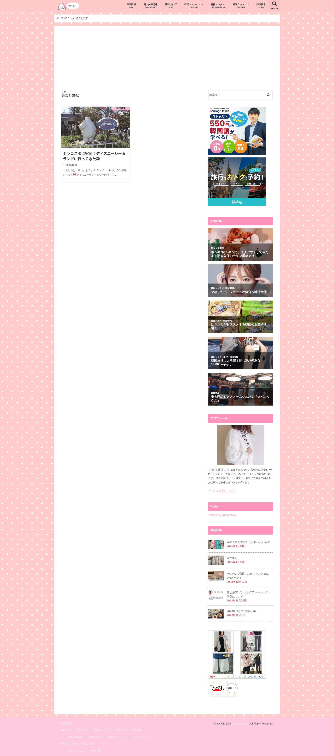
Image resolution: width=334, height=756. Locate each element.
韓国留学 (261, 5)
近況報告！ (233, 558)
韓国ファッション (193, 5)
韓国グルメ (82, 730)
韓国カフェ (66, 730)
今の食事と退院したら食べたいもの (248, 542)
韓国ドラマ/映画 (69, 743)
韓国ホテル (121, 730)
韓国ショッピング (102, 730)
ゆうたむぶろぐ (240, 723)
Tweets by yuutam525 (222, 515)
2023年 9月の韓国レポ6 (241, 611)
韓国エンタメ (217, 5)
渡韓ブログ (171, 5)
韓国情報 (131, 5)
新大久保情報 (151, 5)
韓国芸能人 (87, 743)
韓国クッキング (241, 5)
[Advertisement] (167, 61)
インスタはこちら (222, 491)
